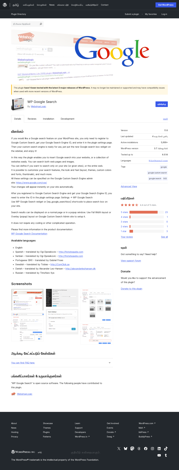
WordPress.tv (82, 436)
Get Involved (113, 423)
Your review (127, 236)
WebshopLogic (38, 106)
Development (67, 118)
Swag (110, 436)
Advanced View (129, 186)
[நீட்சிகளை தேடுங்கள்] (41, 24)
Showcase (48, 423)
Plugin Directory (18, 14)
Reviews (32, 118)
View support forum (131, 260)
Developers (80, 432)
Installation (48, 118)
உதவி (165, 118)
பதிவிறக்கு (161, 104)
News (13, 428)
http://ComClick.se (60, 264)
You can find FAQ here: (23, 362)
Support (79, 428)
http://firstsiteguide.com (71, 251)
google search (155, 178)
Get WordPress (166, 5)
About (14, 423)
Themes (47, 428)
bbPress (144, 432)
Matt (142, 428)
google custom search (157, 173)
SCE (165, 178)
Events (110, 428)
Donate (111, 432)
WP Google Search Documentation (29, 233)
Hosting (14, 432)
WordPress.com (147, 423)
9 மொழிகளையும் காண (158, 161)
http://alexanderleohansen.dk (80, 268)
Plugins (46, 432)
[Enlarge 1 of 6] (39, 292)
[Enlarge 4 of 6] (74, 312)
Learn (77, 423)
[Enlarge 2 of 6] (39, 316)
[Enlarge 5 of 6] (109, 292)
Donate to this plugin (131, 288)
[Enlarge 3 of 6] (74, 292)
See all (164, 236)
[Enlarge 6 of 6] (109, 327)
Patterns (47, 436)
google (164, 167)
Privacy (14, 436)
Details (17, 118)
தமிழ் (40, 452)
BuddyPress (145, 436)
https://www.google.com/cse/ (31, 182)
